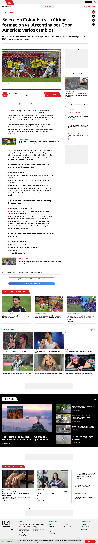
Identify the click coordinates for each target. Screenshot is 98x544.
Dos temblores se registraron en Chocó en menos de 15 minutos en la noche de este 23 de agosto (78, 126)
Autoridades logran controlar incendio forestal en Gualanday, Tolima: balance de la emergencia (83, 438)
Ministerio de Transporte (74, 112)
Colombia (17, 2)
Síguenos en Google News (33, 283)
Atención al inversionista (22, 535)
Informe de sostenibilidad (36, 527)
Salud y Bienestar (44, 2)
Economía (53, 2)
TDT (57, 524)
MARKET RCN (84, 529)
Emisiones (6, 6)
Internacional (25, 2)
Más (90, 399)
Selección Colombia (23, 272)
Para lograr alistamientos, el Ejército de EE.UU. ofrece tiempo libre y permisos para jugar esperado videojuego (85, 475)
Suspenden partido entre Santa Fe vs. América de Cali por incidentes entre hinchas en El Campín (80, 317)
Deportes (10, 13)
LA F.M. (50, 529)
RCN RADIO (51, 528)
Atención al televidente (25, 526)
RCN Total (51, 526)
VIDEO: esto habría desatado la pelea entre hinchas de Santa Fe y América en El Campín (48, 316)
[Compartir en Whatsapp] (93, 24)
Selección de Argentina (36, 272)
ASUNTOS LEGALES (68, 526)
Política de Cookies (63, 542)
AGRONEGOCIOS (67, 528)
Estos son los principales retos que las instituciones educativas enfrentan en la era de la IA (85, 497)
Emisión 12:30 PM (49, 6)
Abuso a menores (6, 489)
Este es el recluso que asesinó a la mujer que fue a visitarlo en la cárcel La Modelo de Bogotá (76, 95)
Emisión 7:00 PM (91, 6)
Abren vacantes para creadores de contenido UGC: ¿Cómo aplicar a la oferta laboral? (52, 492)
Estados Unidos (79, 471)
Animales (77, 483)
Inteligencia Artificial (80, 493)
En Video (10, 399)
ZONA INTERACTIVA (85, 526)
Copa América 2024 (11, 272)
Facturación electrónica (39, 524)
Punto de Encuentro (77, 2)
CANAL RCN (88, 2)
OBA (34, 532)
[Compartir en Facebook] (93, 16)
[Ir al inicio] (9, 2)
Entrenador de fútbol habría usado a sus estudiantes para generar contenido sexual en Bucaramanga (16, 493)
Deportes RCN (34, 2)
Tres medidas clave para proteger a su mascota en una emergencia (85, 486)
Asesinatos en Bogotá (73, 133)
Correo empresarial (24, 530)
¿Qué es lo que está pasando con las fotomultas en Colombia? (82, 406)
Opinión (68, 2)
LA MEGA (51, 535)
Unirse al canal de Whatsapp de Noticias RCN (32, 104)
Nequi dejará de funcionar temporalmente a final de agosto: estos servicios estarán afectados (78, 106)
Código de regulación (24, 529)
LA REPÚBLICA (67, 524)
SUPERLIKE (83, 528)
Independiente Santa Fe (40, 313)
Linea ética (35, 530)
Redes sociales (41, 489)
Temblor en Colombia (73, 123)
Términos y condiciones (48, 540)
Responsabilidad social (25, 524)
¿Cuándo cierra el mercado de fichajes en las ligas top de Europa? (15, 316)
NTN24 (50, 524)
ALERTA (51, 531)
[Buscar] (95, 2)
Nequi (69, 102)
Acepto (90, 541)
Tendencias (61, 2)
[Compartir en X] (93, 20)
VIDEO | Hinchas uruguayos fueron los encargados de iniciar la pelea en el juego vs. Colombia (40, 262)
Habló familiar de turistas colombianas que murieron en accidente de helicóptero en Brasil (26, 438)
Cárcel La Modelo (69, 91)
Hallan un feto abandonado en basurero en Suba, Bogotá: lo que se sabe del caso (78, 136)
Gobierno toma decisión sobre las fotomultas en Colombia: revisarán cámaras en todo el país (78, 116)
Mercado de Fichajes (7, 313)
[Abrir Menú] (3, 2)
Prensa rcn (22, 532)
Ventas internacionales (39, 529)
